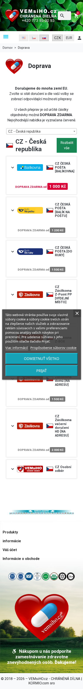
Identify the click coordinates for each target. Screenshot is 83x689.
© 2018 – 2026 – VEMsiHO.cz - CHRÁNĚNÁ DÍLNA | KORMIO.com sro (41, 681)
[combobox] (41, 131)
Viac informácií (16, 347)
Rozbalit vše (66, 145)
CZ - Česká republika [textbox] (24, 131)
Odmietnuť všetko (41, 358)
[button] (6, 37)
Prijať (41, 370)
